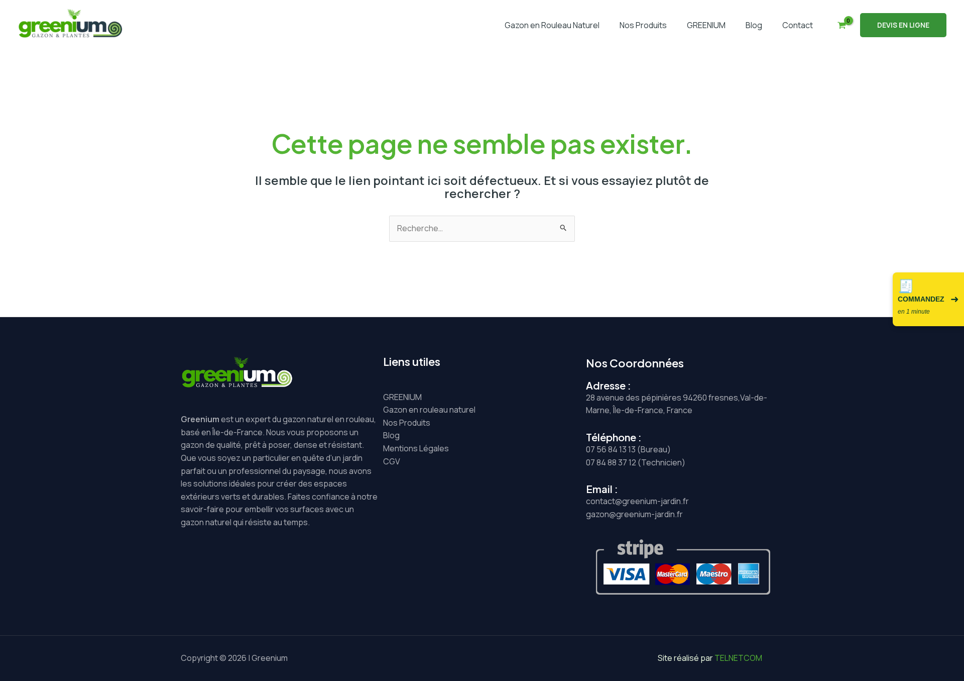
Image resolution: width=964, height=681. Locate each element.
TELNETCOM (738, 657)
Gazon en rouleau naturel (429, 409)
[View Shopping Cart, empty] (841, 25)
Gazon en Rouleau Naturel (552, 25)
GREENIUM (706, 25)
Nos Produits (643, 25)
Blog (754, 25)
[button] (903, 25)
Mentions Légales (416, 448)
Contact (797, 25)
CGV (391, 461)
